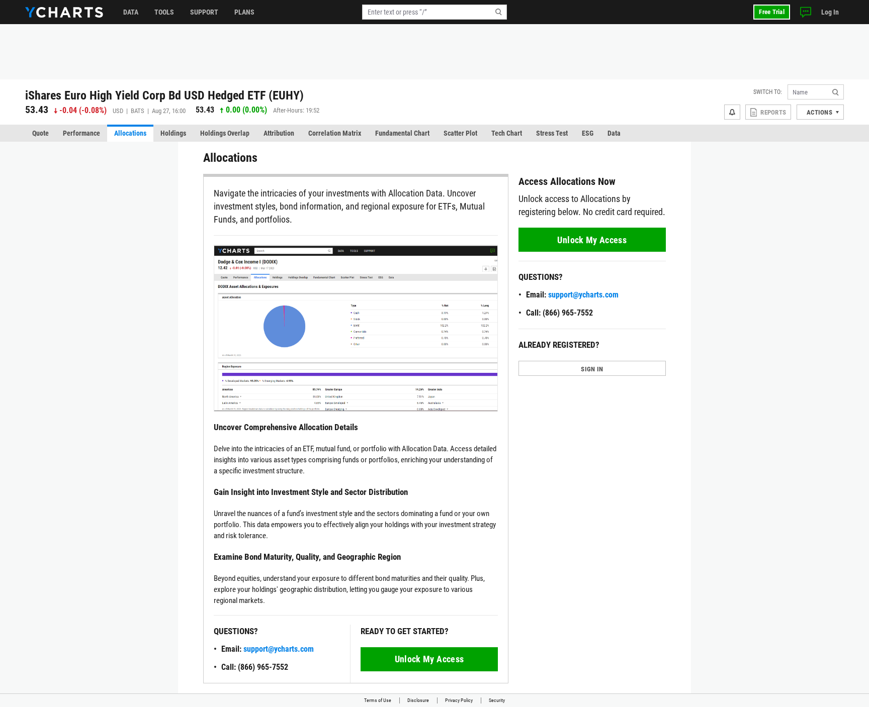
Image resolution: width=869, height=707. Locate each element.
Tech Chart (506, 133)
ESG (587, 133)
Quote (40, 133)
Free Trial (772, 12)
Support (204, 12)
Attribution (279, 133)
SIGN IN (592, 369)
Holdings (173, 133)
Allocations (130, 133)
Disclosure (418, 700)
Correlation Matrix (334, 133)
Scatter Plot (460, 133)
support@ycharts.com (278, 649)
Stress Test (552, 133)
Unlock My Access (429, 659)
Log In (830, 12)
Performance (81, 133)
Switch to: (767, 91)
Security (497, 700)
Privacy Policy (459, 700)
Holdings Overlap (224, 133)
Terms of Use (377, 700)
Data (130, 12)
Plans (244, 12)
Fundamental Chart (402, 133)
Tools (164, 12)
